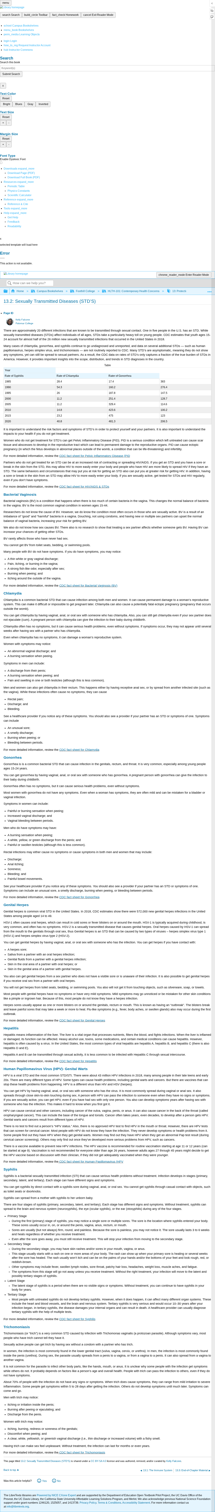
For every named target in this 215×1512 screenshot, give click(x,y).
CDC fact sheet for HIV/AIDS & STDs (84, 486)
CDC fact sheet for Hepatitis (78, 1061)
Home (20, 291)
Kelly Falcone (23, 319)
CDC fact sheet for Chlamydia (79, 749)
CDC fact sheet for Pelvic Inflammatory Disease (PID (94, 456)
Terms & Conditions (109, 1502)
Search (9, 283)
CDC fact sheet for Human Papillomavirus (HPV (90, 1161)
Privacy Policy (88, 1502)
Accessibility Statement (136, 1502)
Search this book (10, 62)
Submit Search (11, 74)
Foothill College (85, 291)
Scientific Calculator (19, 195)
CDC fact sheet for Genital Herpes (82, 1020)
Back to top (10, 1469)
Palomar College (24, 323)
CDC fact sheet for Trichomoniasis (81, 1452)
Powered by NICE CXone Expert (56, 1495)
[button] (13, 221)
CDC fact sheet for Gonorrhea (79, 897)
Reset (5, 98)
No (59, 1481)
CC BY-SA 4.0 (98, 1461)
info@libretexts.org (17, 1506)
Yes (44, 1481)
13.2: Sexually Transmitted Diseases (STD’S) (45, 1461)
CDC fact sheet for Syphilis (77, 1319)
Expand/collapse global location (209, 290)
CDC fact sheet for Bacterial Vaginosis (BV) (88, 585)
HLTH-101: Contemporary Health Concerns (133, 291)
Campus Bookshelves (50, 291)
